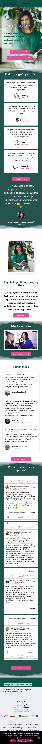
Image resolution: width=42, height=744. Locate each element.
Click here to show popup (14, 680)
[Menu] (38, 4)
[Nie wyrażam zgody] (39, 738)
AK (21, 692)
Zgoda (13, 741)
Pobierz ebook (26, 3)
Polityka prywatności (25, 741)
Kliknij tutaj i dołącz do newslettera (18, 685)
